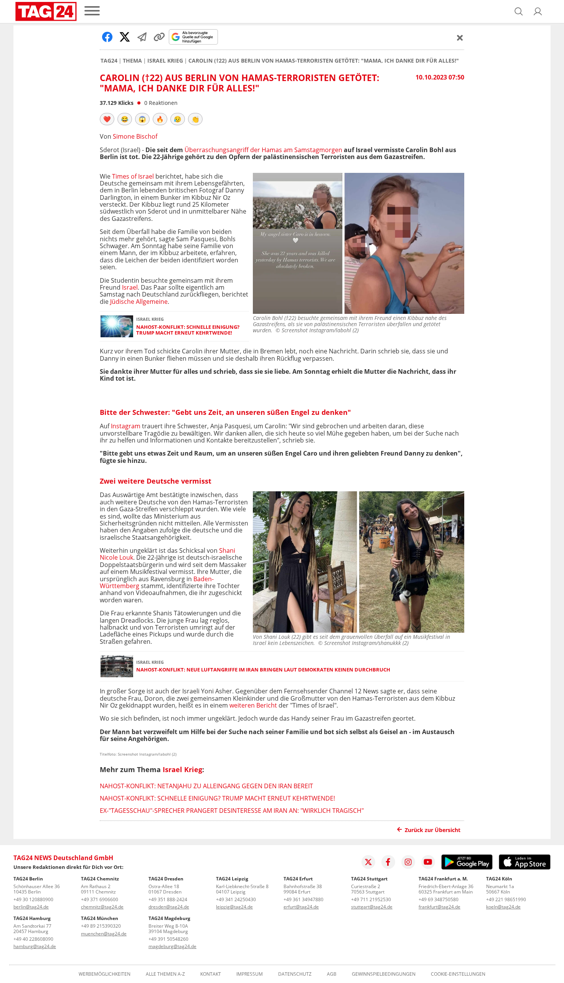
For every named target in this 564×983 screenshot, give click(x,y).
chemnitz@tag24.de (102, 906)
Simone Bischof (135, 136)
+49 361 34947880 (303, 899)
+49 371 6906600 (99, 899)
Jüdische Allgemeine (139, 301)
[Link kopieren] (159, 37)
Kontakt (210, 974)
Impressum (249, 974)
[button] (538, 12)
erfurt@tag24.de (301, 906)
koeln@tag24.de (503, 906)
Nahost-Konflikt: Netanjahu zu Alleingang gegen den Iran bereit (206, 786)
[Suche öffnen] (519, 12)
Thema (132, 61)
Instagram (125, 426)
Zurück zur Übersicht (432, 830)
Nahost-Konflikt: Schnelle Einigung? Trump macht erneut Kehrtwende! (187, 330)
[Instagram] (408, 862)
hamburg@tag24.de (34, 946)
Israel (130, 287)
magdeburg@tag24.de (172, 946)
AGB (331, 974)
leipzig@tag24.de (234, 906)
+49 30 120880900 (33, 899)
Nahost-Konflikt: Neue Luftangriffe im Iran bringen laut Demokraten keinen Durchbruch (263, 670)
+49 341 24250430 (236, 899)
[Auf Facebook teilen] (107, 37)
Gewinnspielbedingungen (384, 974)
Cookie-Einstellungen (458, 974)
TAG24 (109, 61)
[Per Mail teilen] (142, 37)
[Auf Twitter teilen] (124, 37)
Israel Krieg (165, 61)
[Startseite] (46, 11)
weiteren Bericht (253, 705)
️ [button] (107, 119)
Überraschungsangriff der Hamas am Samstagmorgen (263, 150)
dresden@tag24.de (168, 906)
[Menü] (92, 11)
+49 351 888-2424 (167, 899)
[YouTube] (428, 862)
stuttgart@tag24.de (371, 906)
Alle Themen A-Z (165, 974)
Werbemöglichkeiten (104, 974)
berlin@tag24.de (31, 906)
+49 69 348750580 (438, 899)
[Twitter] (368, 862)
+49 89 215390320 (101, 926)
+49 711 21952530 (371, 899)
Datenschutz (295, 974)
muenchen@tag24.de (104, 933)
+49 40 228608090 (33, 939)
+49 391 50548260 (168, 939)
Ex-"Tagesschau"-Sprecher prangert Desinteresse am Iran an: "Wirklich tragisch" (232, 810)
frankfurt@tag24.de (439, 906)
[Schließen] (460, 37)
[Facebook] (388, 862)
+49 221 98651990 (506, 899)
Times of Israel (133, 176)
